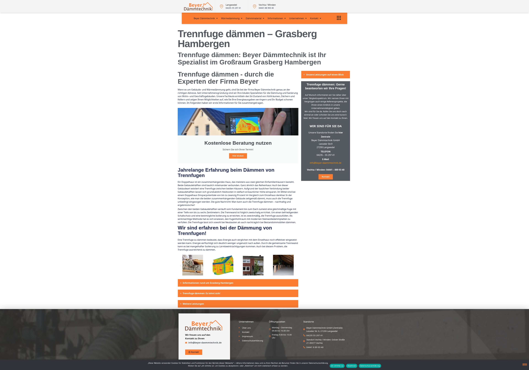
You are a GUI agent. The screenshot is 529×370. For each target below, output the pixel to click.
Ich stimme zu (337, 366)
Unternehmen (296, 18)
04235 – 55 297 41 (326, 155)
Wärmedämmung (230, 18)
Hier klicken (238, 156)
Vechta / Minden (267, 4)
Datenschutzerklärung (370, 366)
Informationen (275, 18)
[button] (181, 265)
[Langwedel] (221, 6)
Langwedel (231, 4)
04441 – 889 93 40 (335, 169)
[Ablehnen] (525, 364)
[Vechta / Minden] (255, 6)
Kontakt (314, 18)
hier (340, 132)
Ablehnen (351, 366)
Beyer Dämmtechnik (204, 18)
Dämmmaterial (253, 18)
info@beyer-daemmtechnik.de (325, 162)
